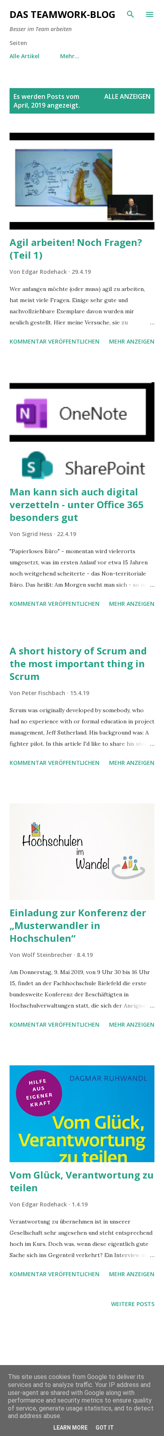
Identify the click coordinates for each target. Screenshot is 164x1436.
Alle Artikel (24, 56)
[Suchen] (130, 14)
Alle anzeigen (127, 96)
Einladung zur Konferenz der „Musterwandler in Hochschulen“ (78, 925)
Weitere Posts (132, 1304)
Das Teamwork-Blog (62, 14)
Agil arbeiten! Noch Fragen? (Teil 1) (76, 248)
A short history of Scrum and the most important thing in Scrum (78, 663)
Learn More (70, 1427)
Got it (105, 1427)
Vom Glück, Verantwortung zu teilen (82, 1181)
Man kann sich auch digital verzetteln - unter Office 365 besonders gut (77, 504)
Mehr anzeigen (131, 341)
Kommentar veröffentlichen (55, 341)
